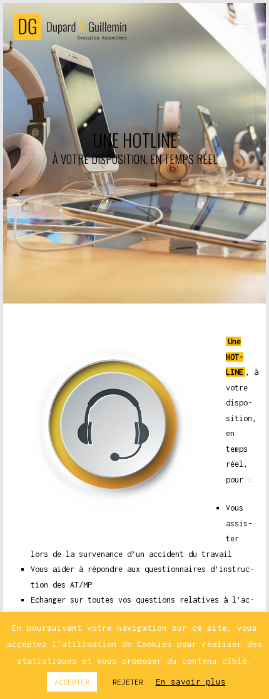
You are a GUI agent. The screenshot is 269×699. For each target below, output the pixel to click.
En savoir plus (191, 681)
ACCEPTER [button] (71, 682)
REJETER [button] (128, 682)
